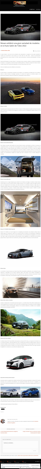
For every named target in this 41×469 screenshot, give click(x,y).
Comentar (34, 450)
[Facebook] (31, 9)
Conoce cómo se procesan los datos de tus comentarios (28, 455)
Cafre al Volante (19, 5)
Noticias (3, 50)
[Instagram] (32, 9)
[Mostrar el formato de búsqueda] (36, 9)
